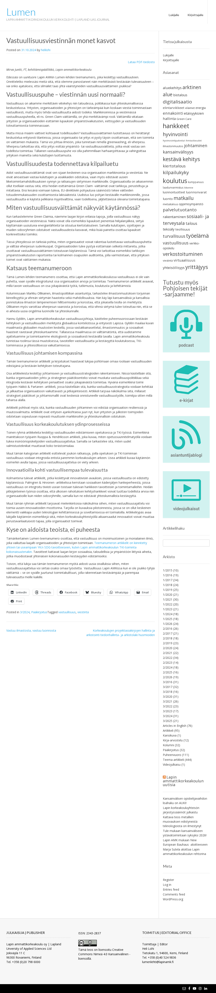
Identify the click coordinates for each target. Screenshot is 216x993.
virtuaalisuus (184, 260)
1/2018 (167, 585)
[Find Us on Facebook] (189, 988)
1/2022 (167, 604)
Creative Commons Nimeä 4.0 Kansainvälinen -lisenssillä (104, 954)
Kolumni (168, 745)
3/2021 (167, 701)
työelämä (197, 235)
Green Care (184, 119)
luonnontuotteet (174, 192)
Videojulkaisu (172, 764)
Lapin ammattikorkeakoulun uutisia (183, 781)
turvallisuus (174, 236)
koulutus (175, 180)
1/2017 (167, 580)
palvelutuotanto (180, 210)
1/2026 (167, 624)
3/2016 (167, 682)
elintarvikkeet (173, 108)
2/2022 (167, 658)
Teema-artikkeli (173, 760)
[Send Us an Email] (184, 988)
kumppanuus (196, 182)
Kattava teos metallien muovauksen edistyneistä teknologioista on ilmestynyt (182, 821)
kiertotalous (174, 165)
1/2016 (167, 575)
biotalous (180, 95)
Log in (167, 885)
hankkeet (176, 126)
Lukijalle (174, 15)
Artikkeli (168, 730)
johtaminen (195, 145)
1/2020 (167, 595)
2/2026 (167, 677)
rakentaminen (174, 216)
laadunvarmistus (173, 187)
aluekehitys (172, 87)
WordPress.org (173, 899)
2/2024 (167, 667)
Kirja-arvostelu (173, 740)
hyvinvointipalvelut (174, 140)
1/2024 (167, 614)
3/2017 (167, 687)
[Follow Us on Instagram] (200, 988)
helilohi (45, 50)
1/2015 (167, 570)
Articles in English (174, 726)
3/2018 (167, 692)
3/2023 (167, 711)
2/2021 (167, 653)
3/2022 (167, 706)
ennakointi (173, 113)
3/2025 (167, 721)
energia (201, 108)
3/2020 (167, 697)
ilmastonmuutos (173, 146)
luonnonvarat (196, 192)
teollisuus (182, 229)
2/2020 (167, 648)
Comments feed (174, 894)
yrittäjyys (196, 266)
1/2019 (167, 590)
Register (168, 880)
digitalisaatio (177, 101)
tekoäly (168, 229)
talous (191, 223)
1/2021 (167, 599)
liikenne (188, 187)
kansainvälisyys (178, 152)
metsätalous (170, 204)
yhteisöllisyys (174, 267)
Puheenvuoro (172, 755)
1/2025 (167, 619)
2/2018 (167, 638)
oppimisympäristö (191, 204)
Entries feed (171, 889)
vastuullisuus (67, 612)
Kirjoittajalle (195, 15)
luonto (168, 199)
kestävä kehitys (181, 159)
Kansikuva (170, 735)
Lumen (21, 12)
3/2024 (25, 612)
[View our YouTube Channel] (194, 988)
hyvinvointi (175, 134)
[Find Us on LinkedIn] (205, 988)
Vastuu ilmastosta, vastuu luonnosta (31, 630)
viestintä (83, 612)
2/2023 (167, 663)
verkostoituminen (183, 254)
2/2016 (167, 629)
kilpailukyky (176, 172)
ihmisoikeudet (194, 140)
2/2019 (167, 643)
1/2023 (167, 609)
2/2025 (167, 672)
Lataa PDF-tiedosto (141, 62)
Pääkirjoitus (39, 612)
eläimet (190, 108)
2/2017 (167, 633)
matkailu (184, 198)
